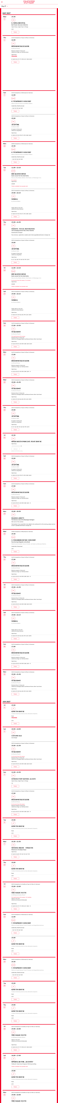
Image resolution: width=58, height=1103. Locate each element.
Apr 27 (3, 6)
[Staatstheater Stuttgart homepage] (29, 2)
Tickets (15, 32)
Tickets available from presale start (19, 186)
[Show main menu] (2, 2)
